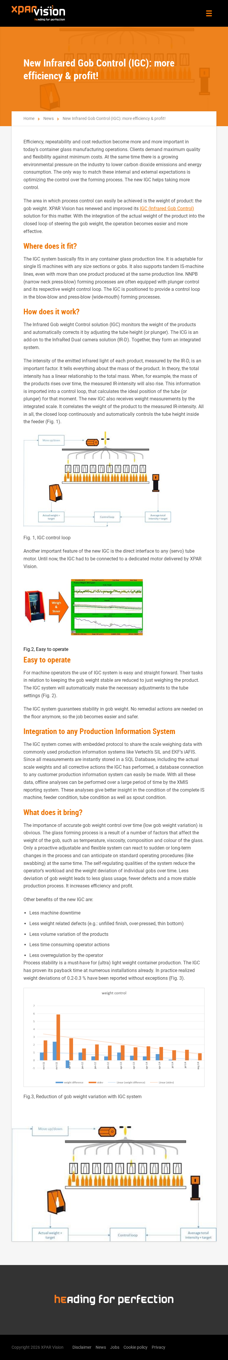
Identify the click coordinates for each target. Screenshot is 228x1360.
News (48, 118)
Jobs (114, 1347)
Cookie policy (136, 1347)
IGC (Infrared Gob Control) (167, 208)
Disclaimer (81, 1347)
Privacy (158, 1347)
